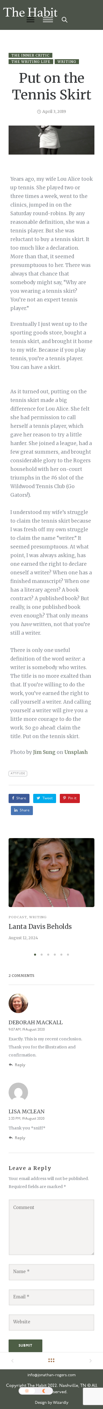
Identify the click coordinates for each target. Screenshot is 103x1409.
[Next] (92, 894)
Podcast (18, 917)
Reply (20, 1065)
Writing (67, 61)
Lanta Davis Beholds (40, 927)
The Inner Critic (30, 55)
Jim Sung (44, 752)
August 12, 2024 (23, 938)
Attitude (18, 773)
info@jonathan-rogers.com (51, 1375)
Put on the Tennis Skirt (51, 86)
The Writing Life (30, 61)
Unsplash (76, 752)
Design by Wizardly (51, 1403)
